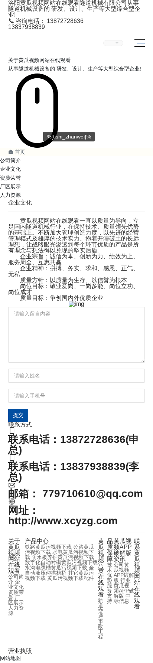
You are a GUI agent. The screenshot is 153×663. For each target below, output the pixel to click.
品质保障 (110, 550)
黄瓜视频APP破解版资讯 (123, 550)
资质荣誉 (10, 178)
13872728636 (46, 21)
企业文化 (10, 169)
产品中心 (37, 541)
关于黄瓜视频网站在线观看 (14, 556)
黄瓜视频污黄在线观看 (101, 568)
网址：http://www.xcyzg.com (63, 515)
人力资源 (10, 195)
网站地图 (10, 658)
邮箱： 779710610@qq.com (75, 493)
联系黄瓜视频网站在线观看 (137, 574)
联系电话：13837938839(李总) (73, 472)
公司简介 (10, 160)
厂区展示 (10, 186)
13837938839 (26, 27)
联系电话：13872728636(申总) (73, 444)
